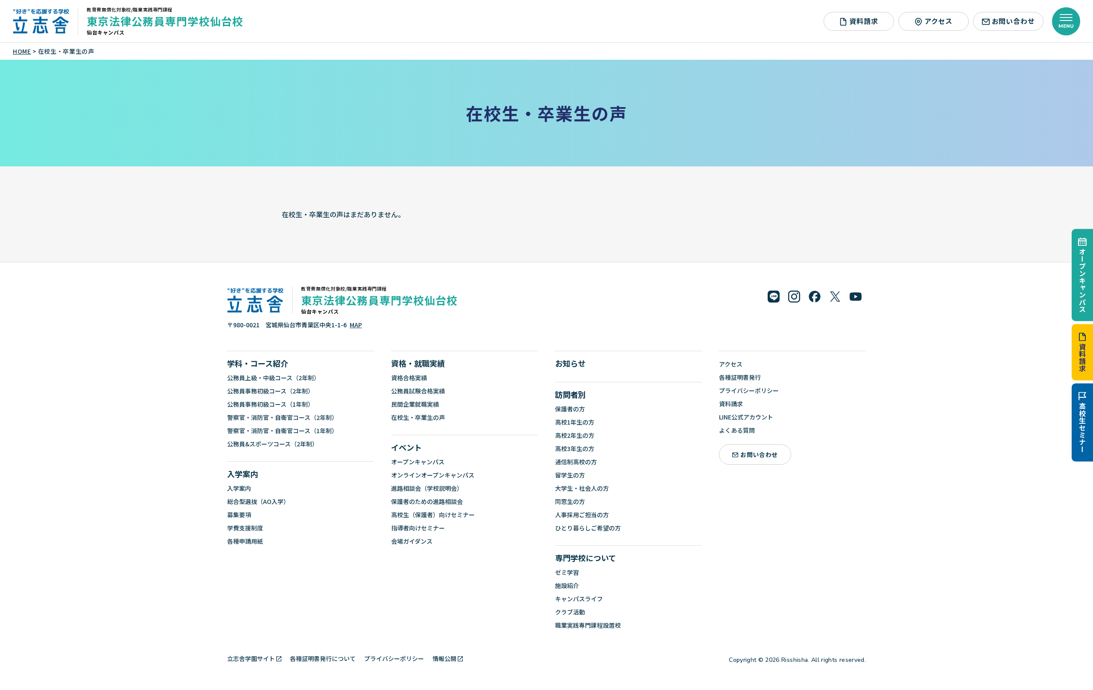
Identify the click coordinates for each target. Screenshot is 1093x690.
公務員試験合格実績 (418, 391)
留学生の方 (570, 475)
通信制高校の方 (576, 461)
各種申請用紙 (245, 541)
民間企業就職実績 (415, 404)
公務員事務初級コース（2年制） (270, 391)
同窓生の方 (570, 501)
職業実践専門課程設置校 (588, 625)
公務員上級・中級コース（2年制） (273, 377)
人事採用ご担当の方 (582, 514)
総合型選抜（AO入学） (258, 501)
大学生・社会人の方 (582, 488)
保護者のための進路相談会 (427, 501)
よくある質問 (737, 430)
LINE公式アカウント (746, 417)
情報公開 (444, 658)
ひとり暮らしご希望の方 (588, 528)
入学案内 (242, 473)
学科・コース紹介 (257, 363)
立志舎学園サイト (251, 658)
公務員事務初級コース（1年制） (270, 404)
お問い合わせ (1013, 21)
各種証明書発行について (323, 658)
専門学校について (585, 557)
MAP (356, 324)
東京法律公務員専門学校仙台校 (165, 21)
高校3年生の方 (574, 448)
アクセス (938, 21)
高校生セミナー (1082, 427)
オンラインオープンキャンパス (432, 475)
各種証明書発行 (740, 377)
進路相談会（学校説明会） (427, 488)
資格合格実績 (409, 377)
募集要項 (239, 514)
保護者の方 (570, 409)
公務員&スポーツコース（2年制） (272, 444)
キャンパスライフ (579, 598)
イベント (406, 447)
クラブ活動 (570, 612)
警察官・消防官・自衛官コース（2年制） (282, 417)
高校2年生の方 (574, 435)
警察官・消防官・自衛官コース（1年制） (282, 430)
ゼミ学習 (567, 572)
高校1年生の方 (574, 422)
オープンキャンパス (1082, 280)
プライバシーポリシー (749, 390)
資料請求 (1082, 357)
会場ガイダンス (412, 541)
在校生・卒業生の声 (418, 417)
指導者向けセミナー (418, 528)
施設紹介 (567, 585)
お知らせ (570, 363)
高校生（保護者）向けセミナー (433, 514)
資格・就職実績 (418, 363)
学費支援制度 (245, 528)
